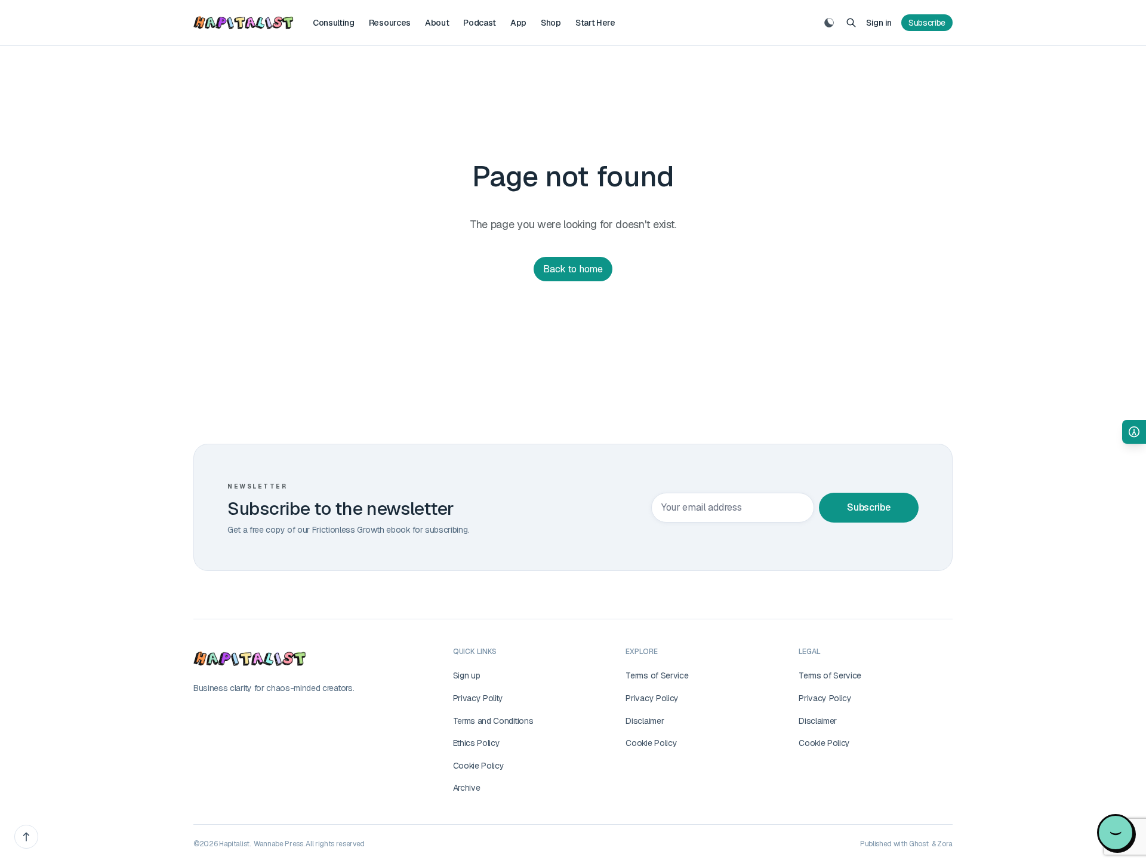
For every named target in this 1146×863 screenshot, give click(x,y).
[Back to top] (26, 837)
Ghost (918, 844)
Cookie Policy (478, 765)
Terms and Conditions (493, 720)
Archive (466, 787)
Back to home (572, 269)
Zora (945, 844)
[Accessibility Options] (1134, 432)
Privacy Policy (652, 698)
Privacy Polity (478, 698)
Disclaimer (645, 720)
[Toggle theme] (829, 22)
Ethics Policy (476, 743)
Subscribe (926, 22)
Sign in (879, 22)
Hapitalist (234, 844)
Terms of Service (657, 675)
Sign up (466, 675)
